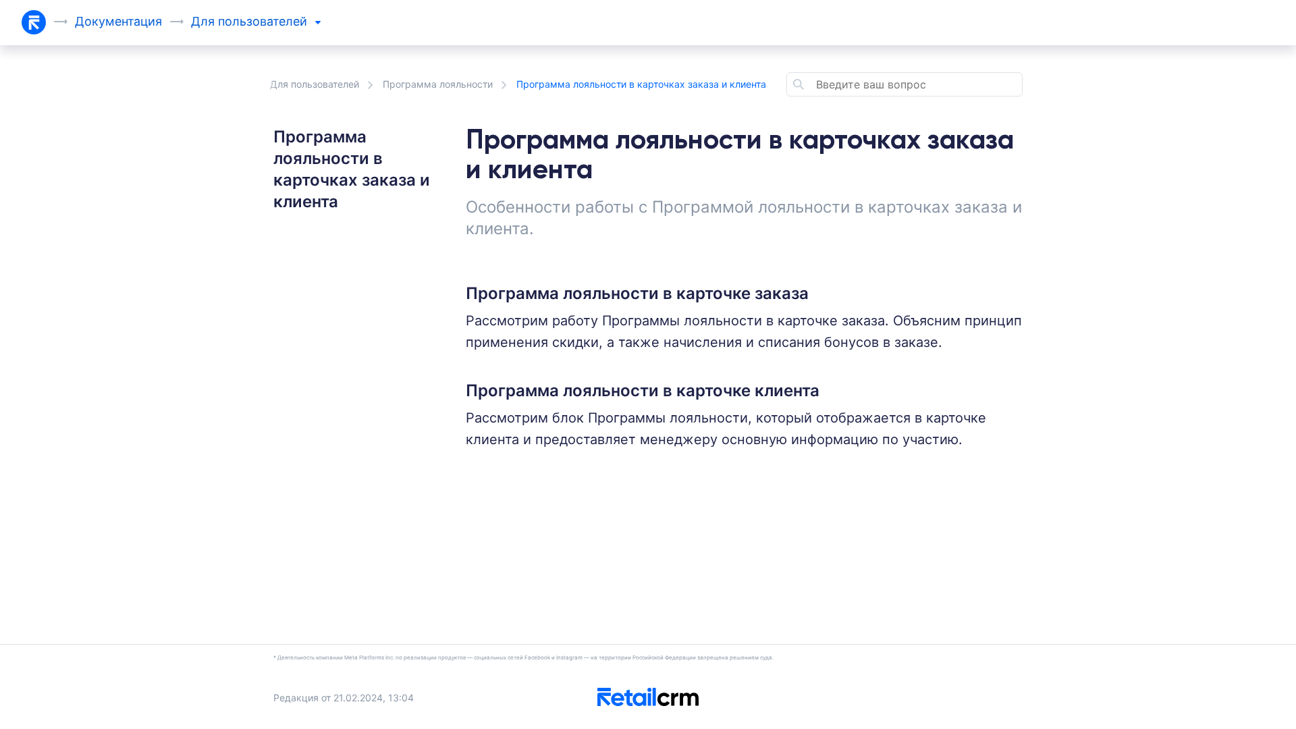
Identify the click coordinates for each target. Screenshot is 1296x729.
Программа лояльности (438, 84)
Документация (118, 21)
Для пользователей (314, 84)
